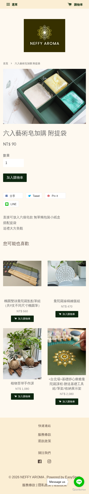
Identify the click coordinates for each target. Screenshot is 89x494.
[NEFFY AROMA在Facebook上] (39, 462)
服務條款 (44, 434)
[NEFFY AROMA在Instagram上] (49, 462)
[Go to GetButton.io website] (79, 489)
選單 (14, 4)
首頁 (5, 63)
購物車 (78, 4)
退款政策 (44, 441)
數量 (6, 155)
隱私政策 (44, 485)
